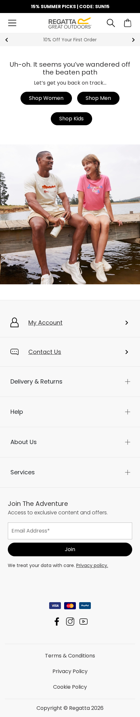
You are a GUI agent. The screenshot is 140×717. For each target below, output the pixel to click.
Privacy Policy (70, 671)
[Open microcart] (128, 23)
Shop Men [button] (98, 98)
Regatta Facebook (57, 621)
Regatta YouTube (83, 621)
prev (7, 40)
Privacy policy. (92, 565)
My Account (45, 322)
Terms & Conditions (70, 655)
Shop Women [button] (46, 98)
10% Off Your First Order (70, 39)
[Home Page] (70, 22)
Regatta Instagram (70, 621)
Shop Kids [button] (71, 118)
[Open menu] (12, 23)
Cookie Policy (70, 686)
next (133, 40)
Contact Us (44, 352)
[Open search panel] (110, 23)
